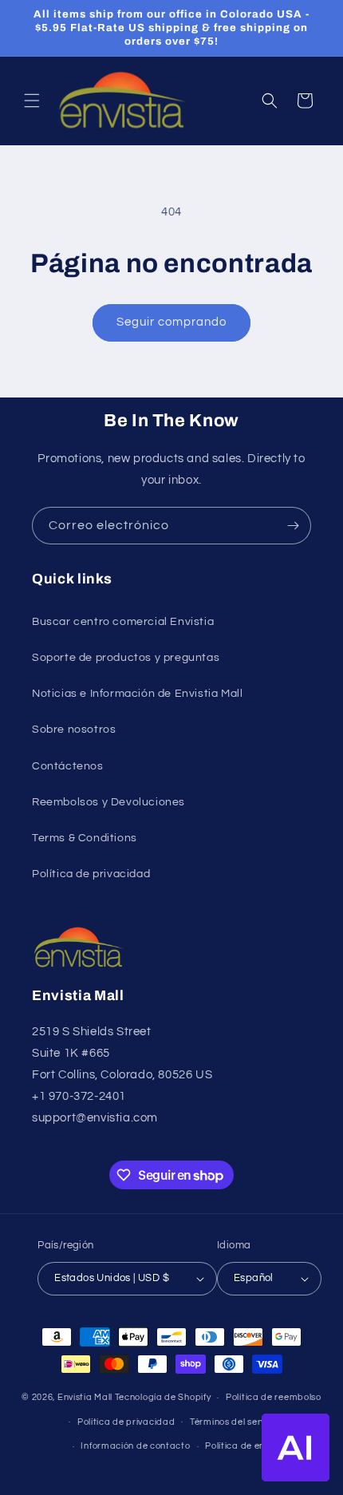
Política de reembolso (273, 1397)
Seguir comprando (171, 322)
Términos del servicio (235, 1422)
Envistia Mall (84, 1397)
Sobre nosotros (74, 729)
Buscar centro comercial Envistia (123, 621)
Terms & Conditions (84, 838)
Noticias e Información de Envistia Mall (137, 693)
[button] (31, 100)
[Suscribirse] (292, 525)
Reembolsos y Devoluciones (108, 802)
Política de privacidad (91, 874)
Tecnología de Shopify (163, 1397)
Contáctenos (68, 766)
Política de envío (241, 1446)
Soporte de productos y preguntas (125, 657)
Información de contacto (135, 1446)
